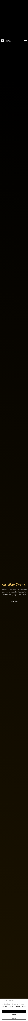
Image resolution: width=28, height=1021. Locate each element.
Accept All (14, 1011)
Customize (14, 1014)
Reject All (14, 1018)
